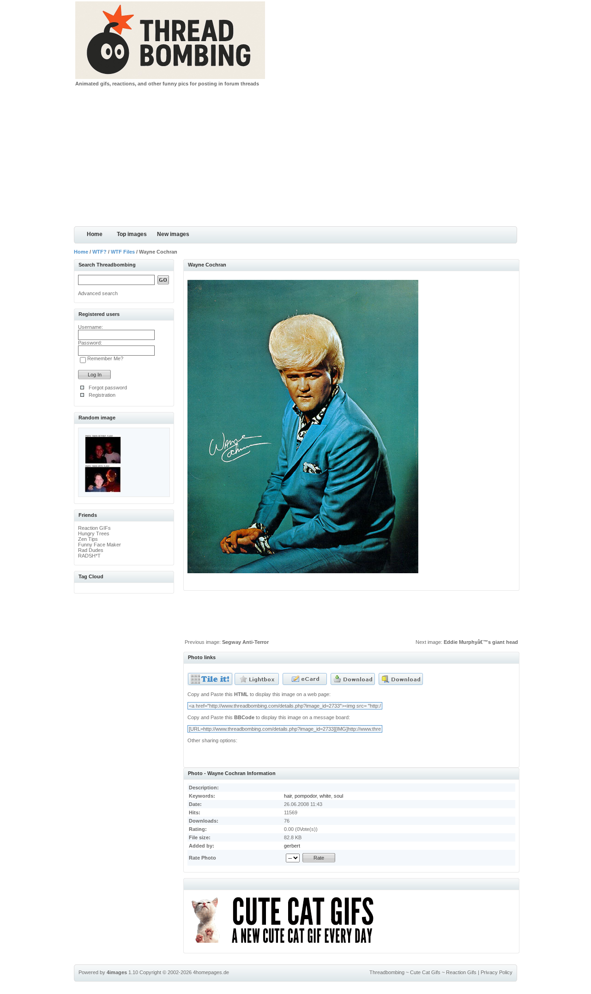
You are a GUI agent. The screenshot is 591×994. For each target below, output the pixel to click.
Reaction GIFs (94, 528)
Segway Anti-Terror (245, 642)
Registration (102, 395)
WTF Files (123, 252)
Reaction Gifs (461, 972)
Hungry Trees (93, 533)
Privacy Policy (497, 972)
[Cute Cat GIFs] (286, 944)
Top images (132, 234)
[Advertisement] (295, 157)
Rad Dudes (90, 550)
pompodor (306, 796)
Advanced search (98, 293)
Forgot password (108, 387)
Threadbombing (386, 972)
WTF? (99, 252)
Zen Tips (88, 539)
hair (288, 796)
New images (173, 234)
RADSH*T (89, 555)
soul (338, 796)
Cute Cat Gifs (425, 972)
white (325, 796)
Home (95, 234)
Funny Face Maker (99, 544)
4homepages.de (211, 972)
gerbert (292, 846)
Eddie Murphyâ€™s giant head (481, 642)
